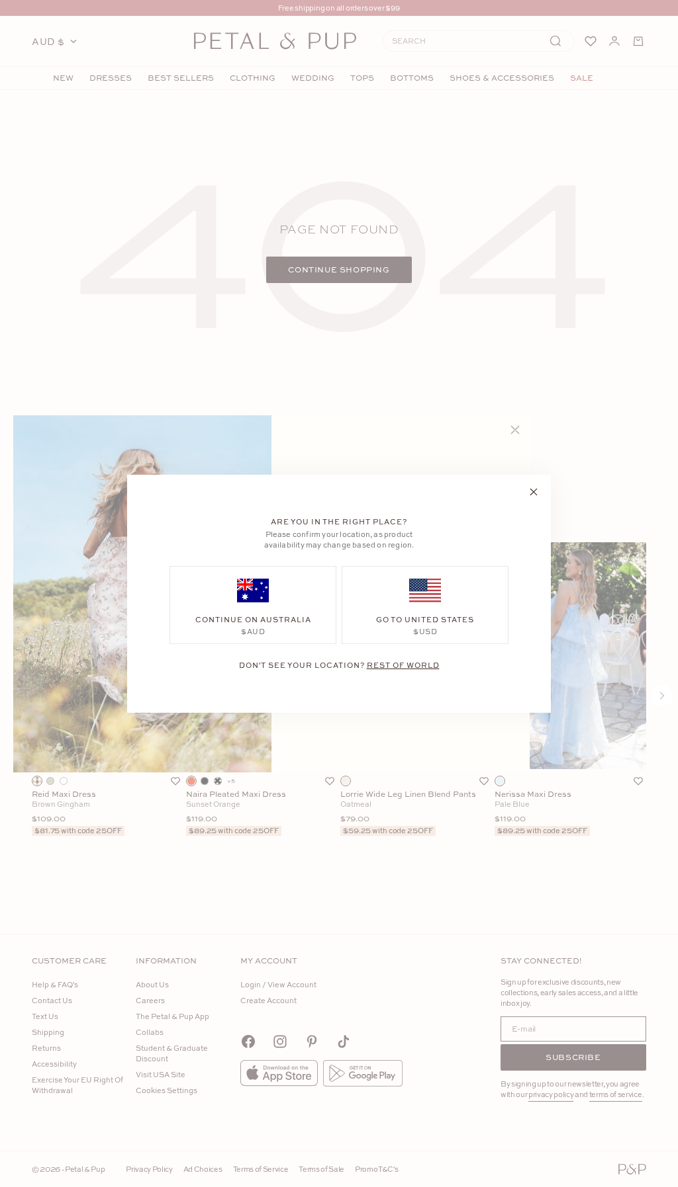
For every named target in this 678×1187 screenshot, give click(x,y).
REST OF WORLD (403, 664)
